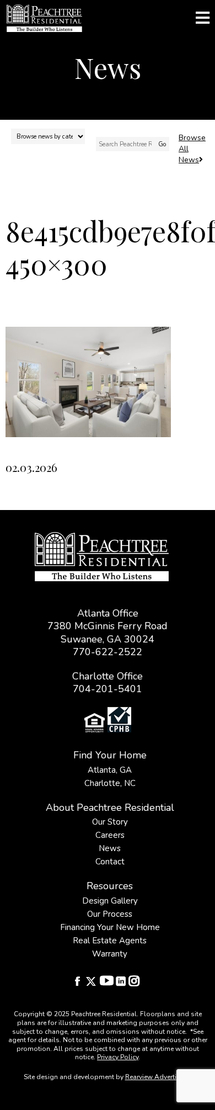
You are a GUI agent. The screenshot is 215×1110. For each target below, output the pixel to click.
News (110, 848)
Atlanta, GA (110, 770)
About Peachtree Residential (110, 807)
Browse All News (192, 148)
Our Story (110, 821)
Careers (110, 835)
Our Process (109, 914)
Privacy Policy (117, 1057)
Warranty (109, 953)
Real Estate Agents (110, 940)
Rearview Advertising (157, 1076)
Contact (110, 861)
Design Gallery (110, 900)
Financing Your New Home (110, 927)
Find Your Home (110, 755)
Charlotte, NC (110, 783)
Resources (110, 886)
